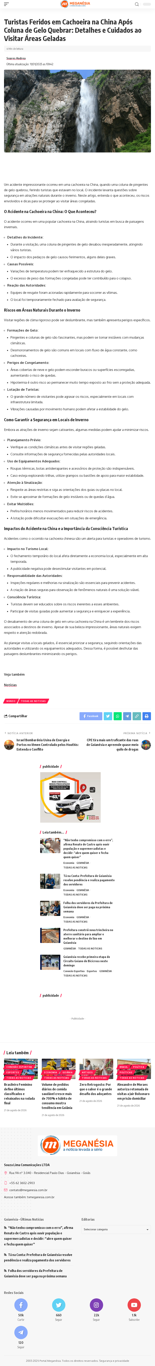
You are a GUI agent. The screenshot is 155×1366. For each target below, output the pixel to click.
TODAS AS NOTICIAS (33, 701)
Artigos (87, 1072)
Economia (68, 862)
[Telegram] (21, 1337)
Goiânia (68, 1072)
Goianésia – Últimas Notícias (24, 1219)
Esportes (92, 971)
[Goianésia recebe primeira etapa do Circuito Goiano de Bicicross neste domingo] (50, 962)
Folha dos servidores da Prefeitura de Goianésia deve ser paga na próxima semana (88, 907)
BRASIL (124, 1067)
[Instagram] (96, 1310)
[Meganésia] (75, 4)
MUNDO (11, 701)
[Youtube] (134, 1310)
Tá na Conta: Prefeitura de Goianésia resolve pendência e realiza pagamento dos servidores (89, 880)
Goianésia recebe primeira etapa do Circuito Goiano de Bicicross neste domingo (86, 961)
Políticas (126, 1072)
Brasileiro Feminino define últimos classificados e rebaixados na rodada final (19, 1094)
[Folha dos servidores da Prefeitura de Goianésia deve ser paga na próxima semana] (50, 908)
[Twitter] (59, 1310)
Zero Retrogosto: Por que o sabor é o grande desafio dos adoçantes (96, 1089)
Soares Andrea (16, 58)
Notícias (10, 685)
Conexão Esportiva (74, 971)
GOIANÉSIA (82, 862)
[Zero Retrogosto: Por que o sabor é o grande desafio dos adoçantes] (96, 1069)
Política (138, 1067)
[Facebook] (21, 1310)
